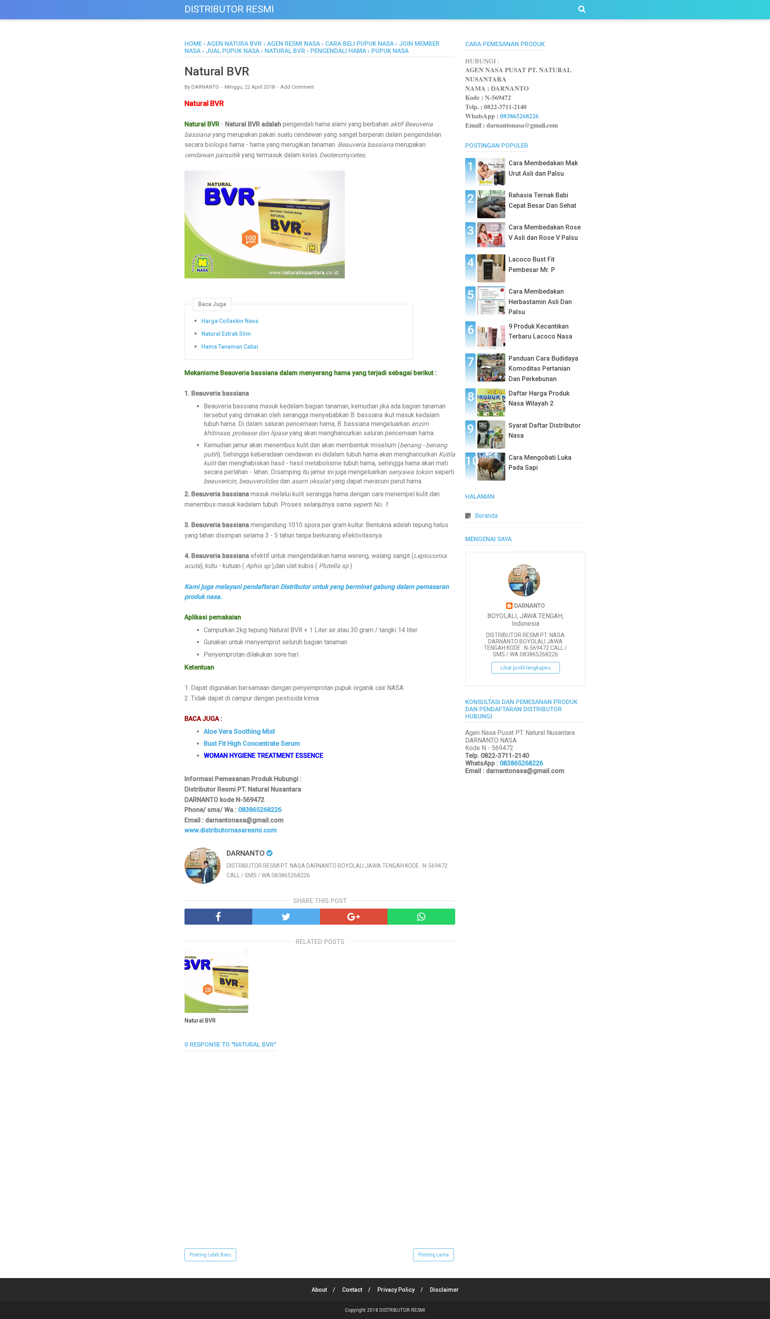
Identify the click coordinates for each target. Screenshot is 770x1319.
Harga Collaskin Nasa (229, 321)
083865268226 (260, 810)
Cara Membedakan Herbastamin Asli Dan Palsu (540, 302)
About (319, 1290)
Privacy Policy (396, 1290)
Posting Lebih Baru (210, 1255)
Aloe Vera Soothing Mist (239, 731)
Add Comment (297, 87)
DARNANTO (529, 606)
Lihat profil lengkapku (525, 668)
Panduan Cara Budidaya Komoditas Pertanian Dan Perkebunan (543, 369)
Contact (352, 1290)
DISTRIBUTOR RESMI (229, 9)
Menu (296, 8)
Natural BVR (200, 1020)
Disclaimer (444, 1290)
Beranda (486, 515)
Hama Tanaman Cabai (229, 346)
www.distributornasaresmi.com (230, 830)
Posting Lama (433, 1255)
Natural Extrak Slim (226, 334)
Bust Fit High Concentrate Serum (252, 743)
